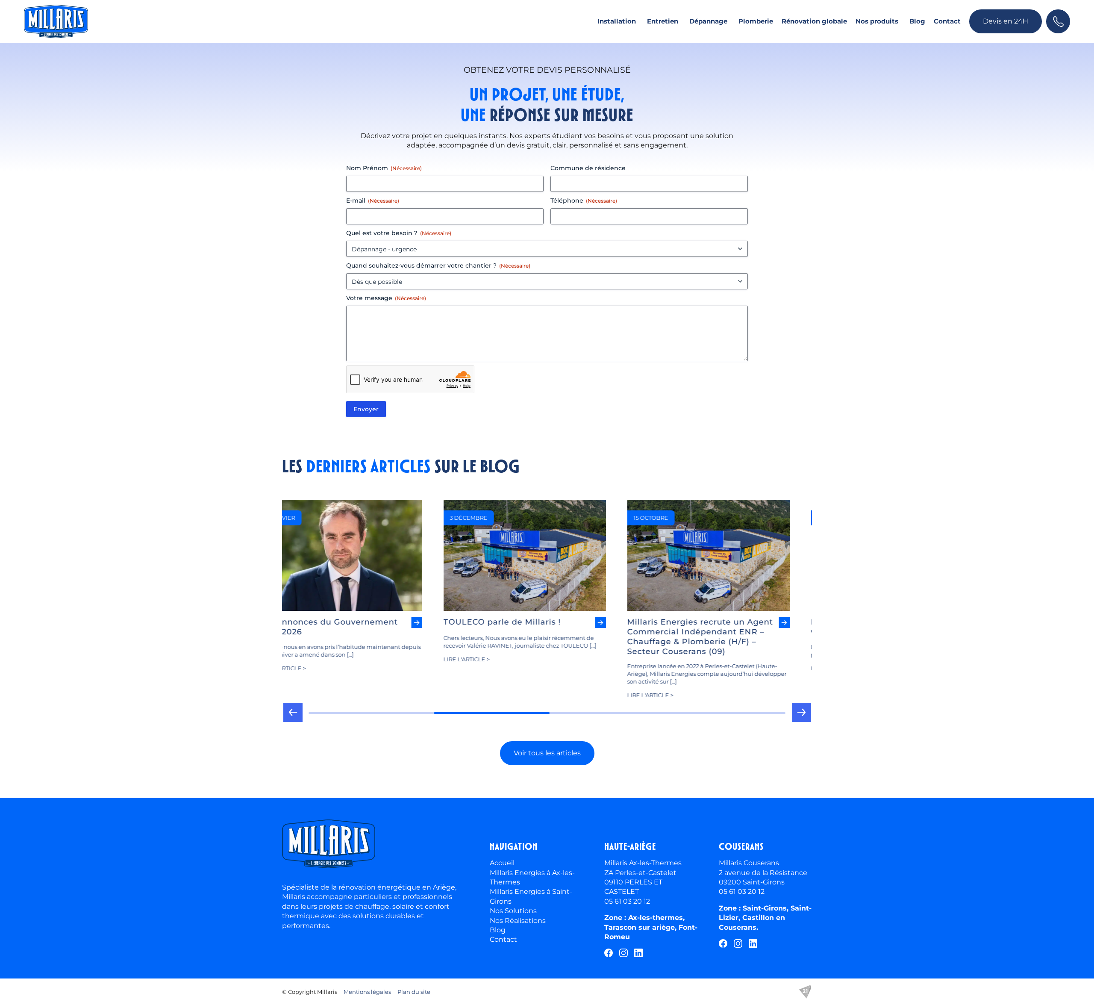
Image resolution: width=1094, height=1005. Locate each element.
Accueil (502, 863)
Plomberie (755, 21)
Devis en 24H (1005, 21)
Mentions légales (367, 992)
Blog (917, 21)
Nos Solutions (513, 911)
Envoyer (366, 409)
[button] (292, 715)
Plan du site (413, 992)
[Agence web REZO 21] (805, 992)
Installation (616, 21)
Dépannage (708, 21)
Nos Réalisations (518, 921)
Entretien (662, 21)
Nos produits (877, 21)
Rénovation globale (814, 21)
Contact (947, 21)
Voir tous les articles (547, 753)
